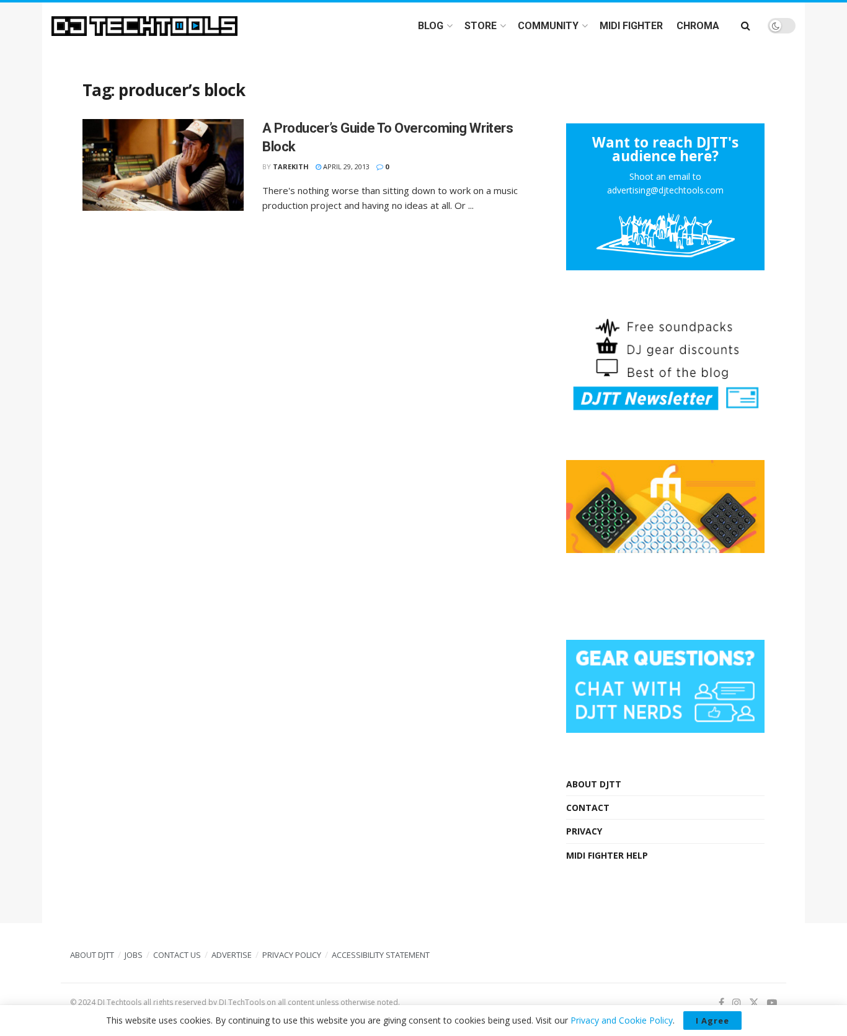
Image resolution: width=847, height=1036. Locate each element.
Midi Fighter (631, 26)
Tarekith (291, 166)
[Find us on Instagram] (736, 1003)
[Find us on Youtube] (772, 1003)
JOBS (134, 954)
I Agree (712, 1020)
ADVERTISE (231, 954)
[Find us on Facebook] (721, 1003)
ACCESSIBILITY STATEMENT (381, 954)
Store (480, 26)
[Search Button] (745, 25)
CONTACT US (177, 954)
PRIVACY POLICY (291, 954)
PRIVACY (584, 831)
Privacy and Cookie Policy (621, 1020)
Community (548, 26)
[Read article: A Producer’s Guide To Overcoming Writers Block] (163, 165)
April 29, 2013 (345, 166)
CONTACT (588, 807)
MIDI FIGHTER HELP (607, 855)
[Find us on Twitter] (754, 1003)
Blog (430, 26)
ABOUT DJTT (593, 784)
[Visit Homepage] (144, 26)
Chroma (697, 26)
